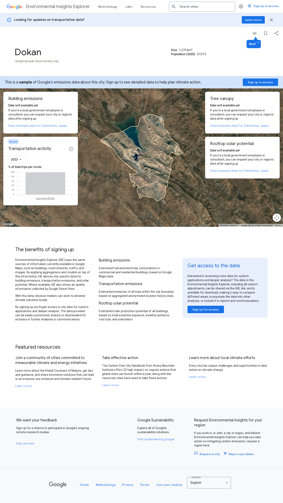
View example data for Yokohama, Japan (37, 125)
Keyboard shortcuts (229, 225)
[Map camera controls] (277, 218)
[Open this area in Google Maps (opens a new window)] (8, 224)
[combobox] (206, 7)
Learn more (23, 386)
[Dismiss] (258, 42)
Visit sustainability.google (155, 439)
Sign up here (25, 443)
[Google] (58, 485)
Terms (278, 225)
